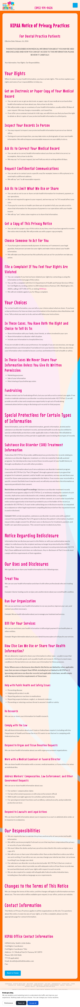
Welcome (30, 983)
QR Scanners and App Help (46, 986)
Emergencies (38, 985)
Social (62, 985)
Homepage (8, 983)
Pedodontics (56, 983)
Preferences (8, 1003)
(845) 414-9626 (44, 8)
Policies (69, 985)
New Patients (39, 983)
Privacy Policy (30, 986)
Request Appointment (51, 985)
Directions (21, 985)
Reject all (21, 1003)
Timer (73, 983)
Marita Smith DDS (19, 983)
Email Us (29, 985)
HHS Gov (42, 289)
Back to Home (13, 973)
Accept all (32, 1003)
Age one (47, 983)
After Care (66, 983)
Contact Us (12, 985)
